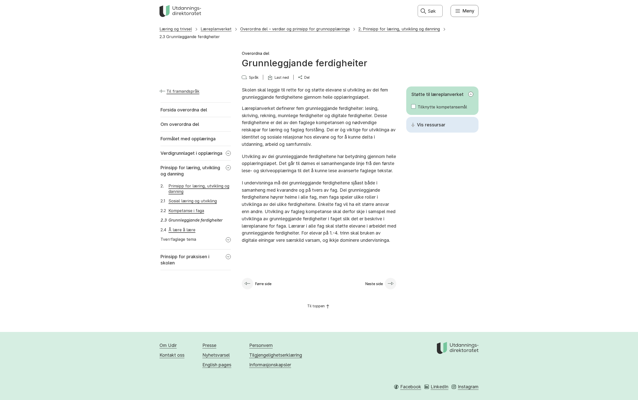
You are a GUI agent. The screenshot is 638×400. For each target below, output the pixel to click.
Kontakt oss (172, 355)
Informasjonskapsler (270, 364)
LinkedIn (439, 386)
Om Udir (168, 345)
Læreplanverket (216, 28)
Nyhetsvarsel (216, 355)
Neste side (374, 284)
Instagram (468, 386)
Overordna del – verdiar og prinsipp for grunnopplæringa (295, 28)
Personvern (261, 345)
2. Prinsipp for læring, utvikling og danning (399, 28)
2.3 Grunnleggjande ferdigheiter (190, 36)
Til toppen (316, 306)
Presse (209, 345)
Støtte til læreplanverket (437, 94)
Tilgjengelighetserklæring (275, 355)
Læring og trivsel (176, 28)
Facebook (410, 386)
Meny (468, 10)
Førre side (263, 284)
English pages (216, 364)
